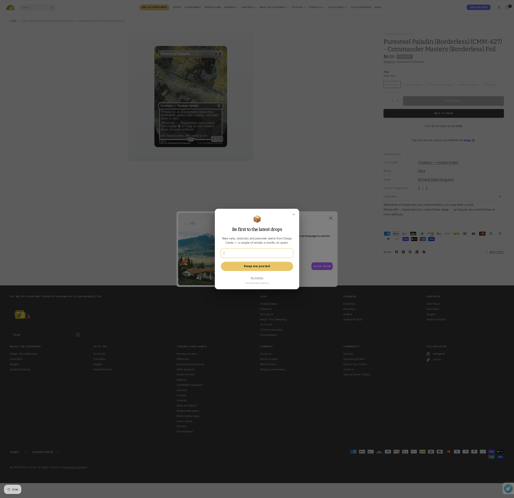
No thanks (257, 277)
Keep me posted (257, 266)
